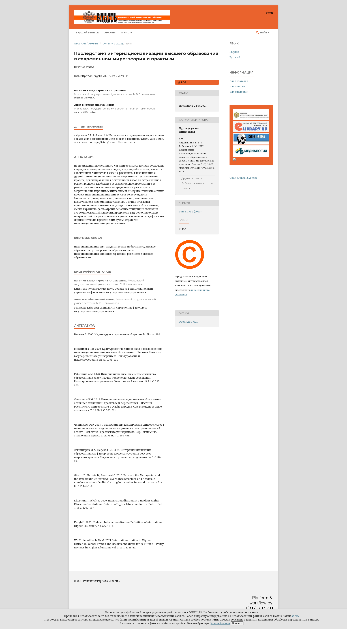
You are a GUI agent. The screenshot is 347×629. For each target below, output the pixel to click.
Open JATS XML (188, 321)
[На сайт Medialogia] (251, 156)
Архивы (109, 32)
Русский (235, 57)
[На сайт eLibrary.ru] (251, 131)
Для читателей (239, 81)
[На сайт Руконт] (234, 159)
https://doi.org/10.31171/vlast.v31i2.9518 (104, 76)
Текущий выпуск (86, 32)
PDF (183, 82)
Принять (237, 623)
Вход (269, 12)
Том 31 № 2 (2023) (112, 43)
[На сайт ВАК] (251, 119)
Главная (80, 43)
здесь (295, 616)
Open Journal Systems (243, 177)
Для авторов (237, 86)
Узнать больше (220, 623)
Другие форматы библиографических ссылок (194, 183)
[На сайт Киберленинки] (251, 143)
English (234, 51)
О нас (125, 32)
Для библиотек (239, 91)
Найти (264, 32)
